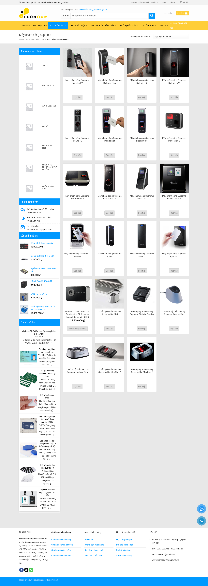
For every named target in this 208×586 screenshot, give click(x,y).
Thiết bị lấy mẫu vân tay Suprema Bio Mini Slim (77, 371)
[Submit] (152, 16)
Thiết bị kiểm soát (128, 26)
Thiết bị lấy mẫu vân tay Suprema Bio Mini (109, 313)
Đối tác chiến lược (124, 545)
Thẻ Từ (163, 26)
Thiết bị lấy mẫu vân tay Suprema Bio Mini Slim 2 (109, 371)
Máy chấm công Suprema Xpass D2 (142, 255)
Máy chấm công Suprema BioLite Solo (142, 139)
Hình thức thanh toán (94, 550)
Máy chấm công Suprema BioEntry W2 (174, 81)
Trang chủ (23, 40)
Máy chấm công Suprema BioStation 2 (174, 139)
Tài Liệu (164, 2)
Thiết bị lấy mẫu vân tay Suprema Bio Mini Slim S (142, 371)
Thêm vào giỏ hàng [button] (77, 328)
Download (88, 539)
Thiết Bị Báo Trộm (77, 26)
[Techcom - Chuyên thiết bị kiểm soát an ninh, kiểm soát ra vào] (38, 13)
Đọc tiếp (77, 97)
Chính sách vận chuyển (62, 545)
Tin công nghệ (148, 26)
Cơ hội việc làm (123, 550)
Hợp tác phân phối (124, 539)
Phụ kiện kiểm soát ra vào (102, 26)
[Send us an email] (187, 2)
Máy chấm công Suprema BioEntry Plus (110, 81)
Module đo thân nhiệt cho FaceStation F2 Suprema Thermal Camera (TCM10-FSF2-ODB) (77, 315)
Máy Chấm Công (57, 26)
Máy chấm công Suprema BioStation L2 (110, 197)
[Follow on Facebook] (178, 2)
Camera (24, 26)
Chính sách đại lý (124, 555)
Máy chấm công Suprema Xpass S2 (174, 255)
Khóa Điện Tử (39, 26)
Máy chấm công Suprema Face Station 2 (174, 197)
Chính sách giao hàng (61, 550)
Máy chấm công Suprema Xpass (110, 255)
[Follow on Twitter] (184, 2)
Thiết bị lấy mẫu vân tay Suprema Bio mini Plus (174, 313)
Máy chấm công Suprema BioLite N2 (77, 139)
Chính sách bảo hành (61, 555)
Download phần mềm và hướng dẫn (143, 2)
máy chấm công (86, 9)
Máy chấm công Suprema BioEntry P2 (77, 81)
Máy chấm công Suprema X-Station (77, 255)
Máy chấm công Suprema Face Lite (142, 197)
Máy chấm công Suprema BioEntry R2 (142, 81)
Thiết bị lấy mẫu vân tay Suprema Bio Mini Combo (142, 313)
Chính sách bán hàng (61, 539)
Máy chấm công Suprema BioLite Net (110, 139)
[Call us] (31, 570)
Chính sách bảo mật (93, 555)
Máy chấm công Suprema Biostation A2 (77, 197)
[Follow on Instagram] (181, 2)
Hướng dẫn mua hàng (94, 545)
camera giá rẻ (100, 9)
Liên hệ (172, 2)
